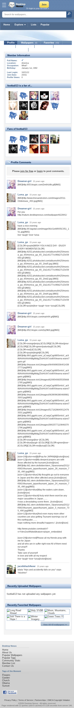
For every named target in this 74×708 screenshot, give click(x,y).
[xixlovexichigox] (44, 105)
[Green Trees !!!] (54, 616)
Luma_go (23, 194)
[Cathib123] (44, 149)
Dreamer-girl (24, 181)
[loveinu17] (13, 139)
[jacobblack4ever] (55, 139)
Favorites (51, 42)
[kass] (23, 105)
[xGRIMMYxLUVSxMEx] (23, 115)
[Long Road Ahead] (17, 613)
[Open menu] (4, 5)
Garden (6, 677)
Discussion (44, 46)
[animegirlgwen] (34, 139)
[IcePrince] (55, 105)
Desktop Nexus (31, 703)
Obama (6, 683)
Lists (33, 24)
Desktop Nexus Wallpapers (17, 5)
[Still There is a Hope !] (17, 619)
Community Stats (11, 660)
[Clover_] (23, 96)
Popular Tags (9, 657)
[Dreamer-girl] (55, 96)
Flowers (6, 675)
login (40, 171)
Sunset (6, 685)
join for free (26, 171)
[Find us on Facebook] (10, 693)
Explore (19, 24)
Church (6, 680)
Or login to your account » (37, 8)
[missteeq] (23, 139)
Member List (8, 663)
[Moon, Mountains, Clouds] (57, 613)
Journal (25, 46)
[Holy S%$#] (35, 610)
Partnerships (40, 700)
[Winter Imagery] (36, 619)
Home (6, 24)
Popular (45, 24)
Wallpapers (29, 42)
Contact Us (8, 666)
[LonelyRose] (44, 96)
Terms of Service (25, 700)
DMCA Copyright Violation (59, 700)
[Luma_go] (13, 96)
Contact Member (16, 49)
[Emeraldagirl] (13, 105)
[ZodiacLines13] (13, 115)
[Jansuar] (34, 149)
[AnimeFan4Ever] (34, 96)
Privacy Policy (10, 700)
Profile (11, 42)
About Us (7, 652)
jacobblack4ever (27, 566)
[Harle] (34, 105)
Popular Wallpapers (12, 655)
